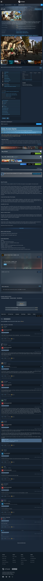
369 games (5, 345)
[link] (31, 164)
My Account (32, 562)
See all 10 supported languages (27, 79)
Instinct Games (25, 31)
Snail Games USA (25, 32)
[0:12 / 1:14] (21, 48)
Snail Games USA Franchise (19, 7)
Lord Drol (5, 326)
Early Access (4, 92)
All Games (2, 7)
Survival (3, 35)
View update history (5, 108)
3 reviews (9, 501)
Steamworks (4, 560)
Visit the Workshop (5, 112)
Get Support (32, 560)
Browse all (39, 168)
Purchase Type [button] (10, 314)
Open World (6, 35)
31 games (5, 501)
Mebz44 (5, 362)
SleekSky (5, 421)
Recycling (14, 562)
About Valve (15, 556)
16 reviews (9, 382)
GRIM (5, 466)
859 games (5, 382)
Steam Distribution (5, 562)
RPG (18, 91)
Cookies (22, 562)
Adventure (16, 35)
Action (5, 91)
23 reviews (5, 422)
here (20, 289)
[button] (2, 5)
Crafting (26, 35)
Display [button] (34, 314)
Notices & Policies (24, 560)
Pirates (10, 35)
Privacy (22, 556)
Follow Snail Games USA (10, 261)
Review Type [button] (3, 314)
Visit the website (5, 100)
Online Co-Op (35, 35)
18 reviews (5, 485)
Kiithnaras (5, 344)
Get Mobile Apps (33, 558)
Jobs (13, 558)
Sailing (13, 35)
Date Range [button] (23, 314)
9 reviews (9, 345)
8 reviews (5, 327)
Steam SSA (4, 558)
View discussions (5, 111)
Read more (39, 144)
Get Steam (32, 556)
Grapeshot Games (19, 31)
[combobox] (29, 5)
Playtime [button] (29, 314)
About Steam (4, 556)
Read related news (5, 109)
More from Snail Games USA (11, 255)
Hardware (14, 560)
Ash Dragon (6, 381)
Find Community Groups (6, 114)
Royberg (5, 449)
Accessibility (23, 558)
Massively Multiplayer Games (9, 7)
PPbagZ (5, 399)
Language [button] (17, 314)
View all (40, 286)
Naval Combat (30, 35)
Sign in (2, 67)
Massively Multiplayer (21, 35)
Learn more (34, 132)
